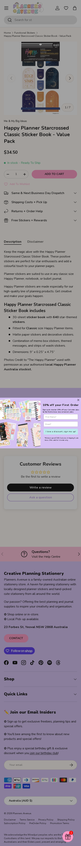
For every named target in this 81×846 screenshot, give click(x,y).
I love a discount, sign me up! (61, 431)
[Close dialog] (78, 400)
